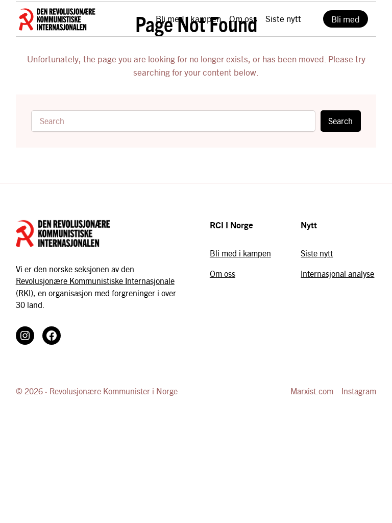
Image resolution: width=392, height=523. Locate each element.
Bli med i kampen (240, 253)
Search (340, 121)
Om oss (222, 273)
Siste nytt (317, 253)
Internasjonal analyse (337, 273)
